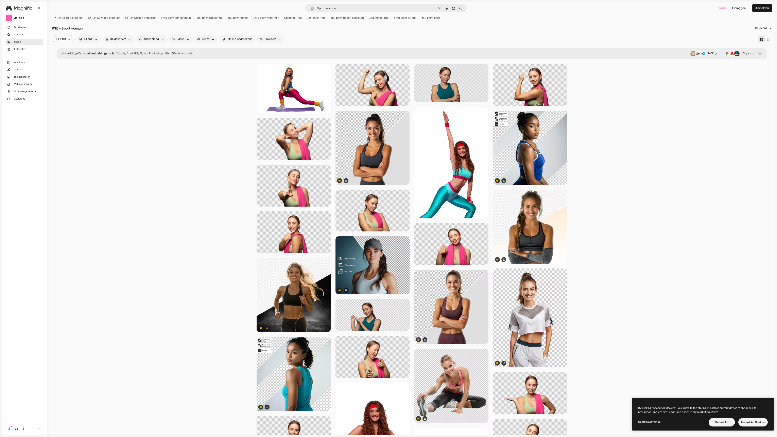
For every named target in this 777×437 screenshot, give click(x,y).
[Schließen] (760, 53)
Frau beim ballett (431, 18)
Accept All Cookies (753, 422)
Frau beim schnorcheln (176, 18)
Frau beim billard (405, 18)
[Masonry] (761, 39)
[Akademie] (16, 429)
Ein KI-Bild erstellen (70, 18)
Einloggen (739, 8)
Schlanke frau (316, 18)
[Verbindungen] (9, 429)
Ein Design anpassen (143, 18)
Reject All (721, 422)
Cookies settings (649, 422)
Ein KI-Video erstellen (106, 18)
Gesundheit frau (379, 18)
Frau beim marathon (266, 18)
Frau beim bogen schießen (347, 18)
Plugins (746, 53)
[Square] (769, 39)
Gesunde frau (293, 18)
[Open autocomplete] (310, 8)
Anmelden (762, 8)
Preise (722, 8)
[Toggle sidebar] (39, 8)
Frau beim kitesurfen (209, 18)
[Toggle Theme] (23, 429)
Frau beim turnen (237, 18)
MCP (711, 53)
